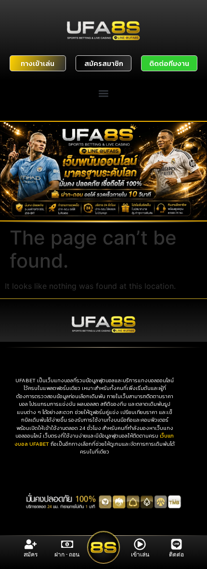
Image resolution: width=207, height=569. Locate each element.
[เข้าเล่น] (140, 544)
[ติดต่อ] (176, 544)
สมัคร (31, 554)
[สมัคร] (31, 544)
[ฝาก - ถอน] (67, 544)
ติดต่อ (176, 554)
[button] (104, 94)
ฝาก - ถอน (66, 554)
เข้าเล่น (140, 554)
